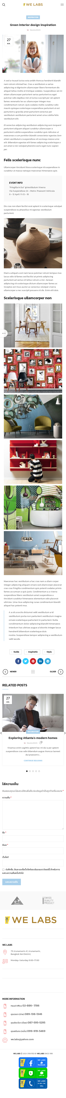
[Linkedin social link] (40, 661)
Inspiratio (33, 651)
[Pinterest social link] (33, 661)
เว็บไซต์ (5, 857)
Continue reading (33, 761)
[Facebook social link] (18, 661)
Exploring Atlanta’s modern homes (33, 738)
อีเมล (5, 845)
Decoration (33, 731)
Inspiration (33, 17)
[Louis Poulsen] (48, 900)
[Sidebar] (4, 333)
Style (49, 651)
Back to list (33, 672)
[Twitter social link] (26, 661)
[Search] (4, 5)
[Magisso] (17, 900)
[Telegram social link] (48, 661)
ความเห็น (7, 797)
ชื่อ (4, 832)
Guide (16, 651)
